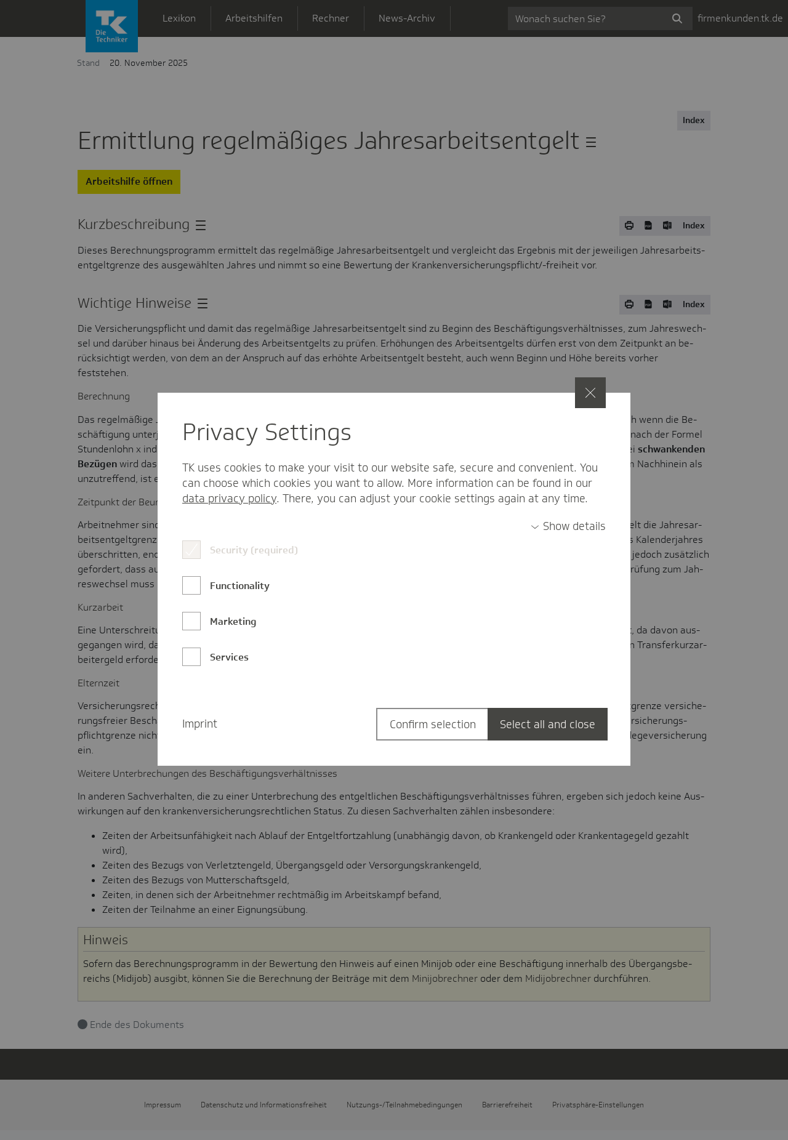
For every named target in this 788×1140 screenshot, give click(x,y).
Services (229, 657)
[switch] (568, 526)
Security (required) (254, 550)
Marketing (233, 621)
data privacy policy (229, 498)
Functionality (240, 585)
